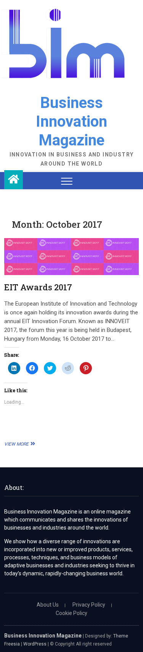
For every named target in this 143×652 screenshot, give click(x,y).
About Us (48, 605)
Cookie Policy (71, 613)
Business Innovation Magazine (71, 121)
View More (18, 444)
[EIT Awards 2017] (71, 256)
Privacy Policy (88, 605)
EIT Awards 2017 (38, 287)
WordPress (35, 644)
